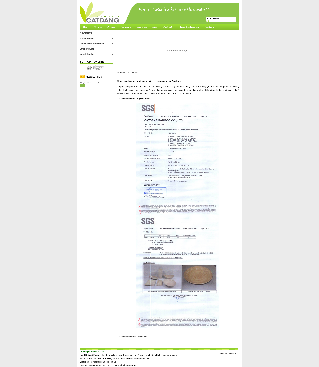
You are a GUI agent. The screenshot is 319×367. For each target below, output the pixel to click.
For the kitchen (87, 38)
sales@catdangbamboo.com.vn (101, 362)
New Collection (87, 54)
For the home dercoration (92, 44)
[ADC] (89, 68)
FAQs (154, 27)
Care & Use (142, 27)
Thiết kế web (124, 365)
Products (111, 27)
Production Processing (189, 27)
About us (98, 27)
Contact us (210, 27)
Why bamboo (168, 27)
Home (85, 27)
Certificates (126, 27)
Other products (87, 49)
